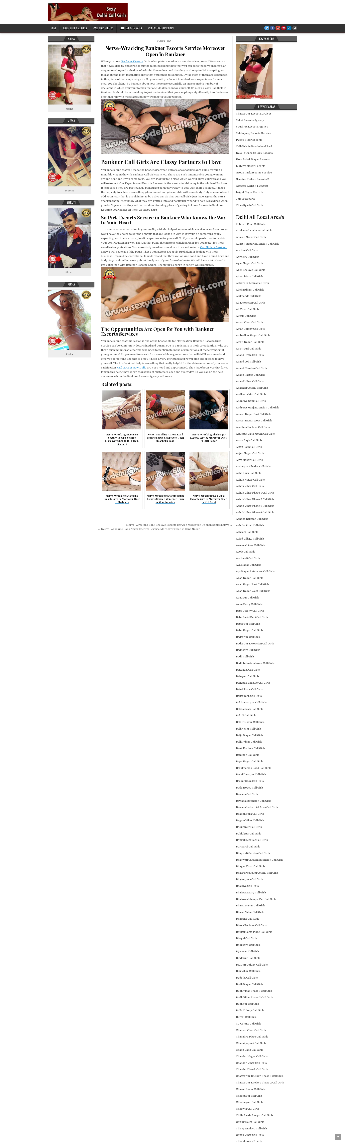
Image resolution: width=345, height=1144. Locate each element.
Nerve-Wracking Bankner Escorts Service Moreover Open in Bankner (165, 51)
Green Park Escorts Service (254, 172)
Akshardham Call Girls (250, 289)
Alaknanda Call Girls (248, 296)
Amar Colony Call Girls (250, 328)
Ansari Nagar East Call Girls (253, 414)
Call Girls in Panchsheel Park (254, 146)
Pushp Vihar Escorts (249, 139)
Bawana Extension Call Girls (253, 800)
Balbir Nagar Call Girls (250, 722)
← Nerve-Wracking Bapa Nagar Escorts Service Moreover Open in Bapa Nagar (149, 529)
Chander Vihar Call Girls (251, 1062)
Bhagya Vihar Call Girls (250, 866)
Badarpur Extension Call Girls (255, 643)
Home (53, 28)
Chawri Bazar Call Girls (251, 1089)
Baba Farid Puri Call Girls (252, 617)
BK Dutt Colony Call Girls (252, 964)
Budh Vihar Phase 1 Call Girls (254, 990)
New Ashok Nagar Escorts (253, 159)
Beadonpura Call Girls (250, 813)
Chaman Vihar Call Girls (251, 1030)
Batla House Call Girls (250, 787)
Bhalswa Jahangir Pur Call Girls (256, 899)
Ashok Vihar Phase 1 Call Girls (255, 492)
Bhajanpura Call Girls (249, 879)
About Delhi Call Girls (75, 28)
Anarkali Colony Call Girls (252, 387)
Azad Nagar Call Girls (249, 577)
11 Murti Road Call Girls (251, 224)
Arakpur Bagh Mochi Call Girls (255, 433)
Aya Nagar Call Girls (248, 564)
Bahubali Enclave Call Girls (253, 682)
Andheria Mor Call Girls (251, 394)
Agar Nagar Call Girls (249, 263)
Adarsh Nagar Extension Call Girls (257, 243)
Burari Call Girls (246, 1017)
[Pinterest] (283, 28)
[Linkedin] (289, 28)
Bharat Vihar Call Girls (250, 912)
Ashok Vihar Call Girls (250, 486)
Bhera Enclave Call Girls (251, 925)
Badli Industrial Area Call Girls (255, 663)
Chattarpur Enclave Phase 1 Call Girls (260, 1075)
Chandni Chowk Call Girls (252, 1069)
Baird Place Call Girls (249, 689)
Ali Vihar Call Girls (247, 309)
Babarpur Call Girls (248, 623)
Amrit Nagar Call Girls (250, 342)
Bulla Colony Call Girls (250, 1010)
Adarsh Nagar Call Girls (251, 237)
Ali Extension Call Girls (250, 302)
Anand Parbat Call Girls (250, 374)
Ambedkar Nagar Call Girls (253, 335)
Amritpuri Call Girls (248, 348)
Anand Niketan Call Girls (251, 368)
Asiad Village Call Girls (250, 538)
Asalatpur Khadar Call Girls (253, 466)
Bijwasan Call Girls (248, 951)
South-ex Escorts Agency (252, 126)
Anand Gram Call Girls (250, 354)
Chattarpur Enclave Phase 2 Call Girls (260, 1082)
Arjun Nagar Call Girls (250, 453)
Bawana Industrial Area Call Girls (257, 807)
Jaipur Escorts (245, 198)
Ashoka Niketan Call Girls (252, 518)
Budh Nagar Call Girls (249, 984)
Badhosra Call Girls (248, 649)
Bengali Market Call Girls (252, 839)
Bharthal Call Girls (247, 918)
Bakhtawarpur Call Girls (251, 702)
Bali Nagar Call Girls (249, 728)
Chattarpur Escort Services (254, 113)
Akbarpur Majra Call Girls (252, 283)
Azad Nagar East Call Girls (252, 584)
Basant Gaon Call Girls (250, 781)
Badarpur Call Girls (248, 636)
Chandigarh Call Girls (249, 205)
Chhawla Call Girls (247, 1108)
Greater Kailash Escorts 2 (252, 179)
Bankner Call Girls (247, 754)
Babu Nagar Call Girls (249, 630)
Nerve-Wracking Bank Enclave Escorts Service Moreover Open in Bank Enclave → (179, 524)
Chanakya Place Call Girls (252, 1036)
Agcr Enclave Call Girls (250, 269)
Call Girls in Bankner (213, 247)
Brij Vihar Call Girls (248, 971)
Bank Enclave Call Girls (250, 748)
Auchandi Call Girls (248, 558)
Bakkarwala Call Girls (249, 709)
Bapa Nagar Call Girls (249, 761)
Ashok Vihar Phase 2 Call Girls (255, 499)
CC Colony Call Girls (248, 1023)
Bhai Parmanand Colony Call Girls (257, 872)
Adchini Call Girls (247, 250)
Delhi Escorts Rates (131, 28)
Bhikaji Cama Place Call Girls (254, 931)
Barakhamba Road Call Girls (253, 768)
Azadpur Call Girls (247, 597)
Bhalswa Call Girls (247, 885)
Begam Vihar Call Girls (250, 820)
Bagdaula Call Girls (248, 669)
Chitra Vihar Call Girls (250, 1134)
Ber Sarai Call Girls (248, 846)
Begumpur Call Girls (249, 826)
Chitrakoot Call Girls (249, 1141)
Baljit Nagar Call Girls (249, 735)
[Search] (294, 28)
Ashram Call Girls (247, 532)
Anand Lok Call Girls (249, 361)
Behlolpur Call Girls (248, 833)
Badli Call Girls (245, 656)
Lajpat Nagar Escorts (249, 192)
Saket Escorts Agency (250, 120)
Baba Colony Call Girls (250, 610)
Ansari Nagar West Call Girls (254, 420)
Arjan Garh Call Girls (249, 446)
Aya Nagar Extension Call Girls (255, 571)
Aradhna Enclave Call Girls (253, 427)
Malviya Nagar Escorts (250, 165)
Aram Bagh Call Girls (249, 440)
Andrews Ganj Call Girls (251, 400)
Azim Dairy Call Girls (249, 604)
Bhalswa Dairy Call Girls (251, 892)
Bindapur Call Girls (248, 958)
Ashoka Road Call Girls (250, 525)
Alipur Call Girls (246, 315)
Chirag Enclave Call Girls (252, 1128)
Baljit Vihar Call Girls (249, 741)
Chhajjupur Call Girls (249, 1095)
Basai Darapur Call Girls (251, 774)
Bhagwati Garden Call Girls (253, 853)
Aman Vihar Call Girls (249, 322)
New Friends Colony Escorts (254, 152)
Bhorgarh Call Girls (248, 944)
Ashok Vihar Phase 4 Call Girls (255, 512)
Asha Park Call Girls (248, 473)
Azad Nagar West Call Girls (253, 590)
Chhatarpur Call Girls (249, 1102)
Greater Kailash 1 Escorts (252, 185)
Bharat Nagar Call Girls (250, 905)
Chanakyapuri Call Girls (251, 1043)
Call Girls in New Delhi (131, 367)
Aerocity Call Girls (247, 256)
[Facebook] (272, 28)
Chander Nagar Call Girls (252, 1056)
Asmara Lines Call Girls (251, 545)
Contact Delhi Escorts (161, 28)
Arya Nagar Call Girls (249, 459)
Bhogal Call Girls (246, 938)
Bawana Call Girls (247, 794)
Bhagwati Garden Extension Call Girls (259, 859)
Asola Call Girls (245, 551)
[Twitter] (266, 28)
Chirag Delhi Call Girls (250, 1121)
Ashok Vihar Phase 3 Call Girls (255, 505)
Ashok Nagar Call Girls (250, 479)
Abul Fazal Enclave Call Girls (254, 230)
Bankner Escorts (132, 61)
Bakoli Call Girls (246, 715)
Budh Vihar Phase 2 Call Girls (254, 997)
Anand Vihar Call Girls (250, 381)
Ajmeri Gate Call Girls (249, 276)
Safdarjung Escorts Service (253, 133)
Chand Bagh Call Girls (249, 1049)
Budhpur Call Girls (248, 1003)
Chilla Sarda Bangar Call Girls (254, 1115)
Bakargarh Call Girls (249, 695)
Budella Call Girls (247, 977)
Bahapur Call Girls (247, 676)
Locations (166, 41)
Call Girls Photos (103, 28)
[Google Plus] (278, 28)
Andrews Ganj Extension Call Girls (257, 407)
